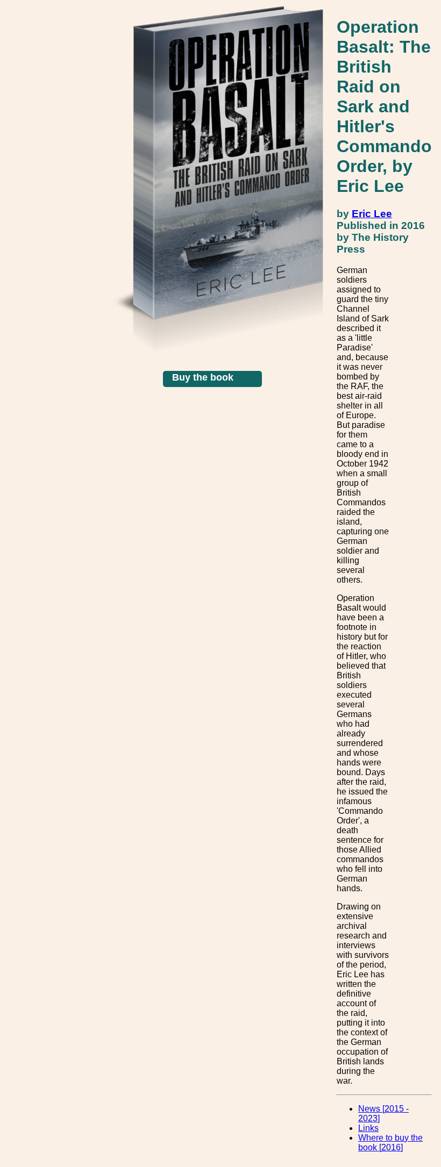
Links (368, 1128)
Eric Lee (372, 213)
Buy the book (202, 377)
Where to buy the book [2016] (390, 1142)
